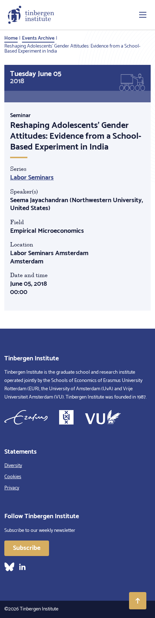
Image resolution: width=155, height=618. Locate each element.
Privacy (11, 488)
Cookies (12, 477)
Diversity (13, 466)
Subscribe (26, 548)
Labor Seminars (32, 177)
